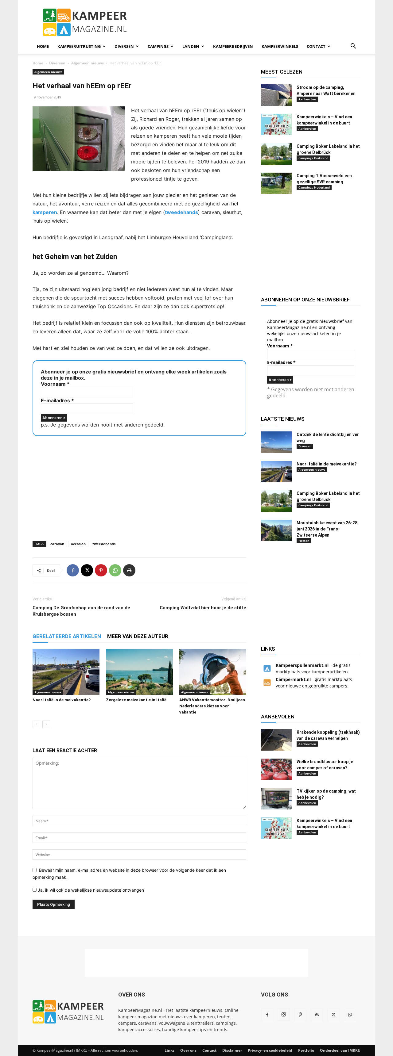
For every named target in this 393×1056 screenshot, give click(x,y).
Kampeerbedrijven (233, 46)
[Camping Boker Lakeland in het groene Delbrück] (276, 154)
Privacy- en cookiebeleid (270, 1050)
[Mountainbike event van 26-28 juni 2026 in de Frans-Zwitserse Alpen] (276, 530)
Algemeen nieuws (87, 63)
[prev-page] (36, 724)
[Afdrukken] (129, 570)
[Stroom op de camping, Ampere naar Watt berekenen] (276, 95)
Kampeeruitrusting (79, 46)
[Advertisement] (248, 22)
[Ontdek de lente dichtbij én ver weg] (276, 442)
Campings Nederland (314, 187)
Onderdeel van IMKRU (340, 1050)
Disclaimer (232, 1050)
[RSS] (317, 1015)
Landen (190, 46)
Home (43, 46)
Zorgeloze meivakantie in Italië (136, 700)
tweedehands (181, 212)
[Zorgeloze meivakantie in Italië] (139, 672)
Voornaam (55, 384)
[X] (87, 570)
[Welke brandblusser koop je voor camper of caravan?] (276, 769)
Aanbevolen (307, 99)
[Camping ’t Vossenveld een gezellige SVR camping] (276, 183)
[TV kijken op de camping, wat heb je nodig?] (276, 798)
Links (169, 1050)
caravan (57, 543)
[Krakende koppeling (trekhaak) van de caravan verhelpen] (276, 740)
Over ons (188, 1050)
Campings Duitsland (313, 158)
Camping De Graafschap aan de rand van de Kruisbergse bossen (81, 611)
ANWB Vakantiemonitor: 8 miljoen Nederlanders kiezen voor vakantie (212, 706)
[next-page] (46, 724)
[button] (353, 47)
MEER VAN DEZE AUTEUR (137, 636)
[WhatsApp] (115, 570)
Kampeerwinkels (280, 46)
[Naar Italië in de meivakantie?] (66, 672)
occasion (78, 543)
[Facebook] (73, 570)
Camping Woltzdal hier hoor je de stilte (203, 607)
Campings (158, 46)
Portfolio (306, 1050)
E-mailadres (57, 400)
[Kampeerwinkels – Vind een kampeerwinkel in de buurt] (276, 124)
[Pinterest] (101, 570)
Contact (316, 46)
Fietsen (303, 540)
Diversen (124, 46)
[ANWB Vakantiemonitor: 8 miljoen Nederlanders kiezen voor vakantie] (212, 672)
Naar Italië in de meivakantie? (62, 700)
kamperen (45, 212)
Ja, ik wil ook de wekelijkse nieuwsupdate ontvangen (90, 890)
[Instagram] (284, 1014)
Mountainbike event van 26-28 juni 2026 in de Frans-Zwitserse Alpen (327, 529)
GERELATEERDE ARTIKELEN (67, 636)
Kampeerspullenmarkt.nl (302, 665)
